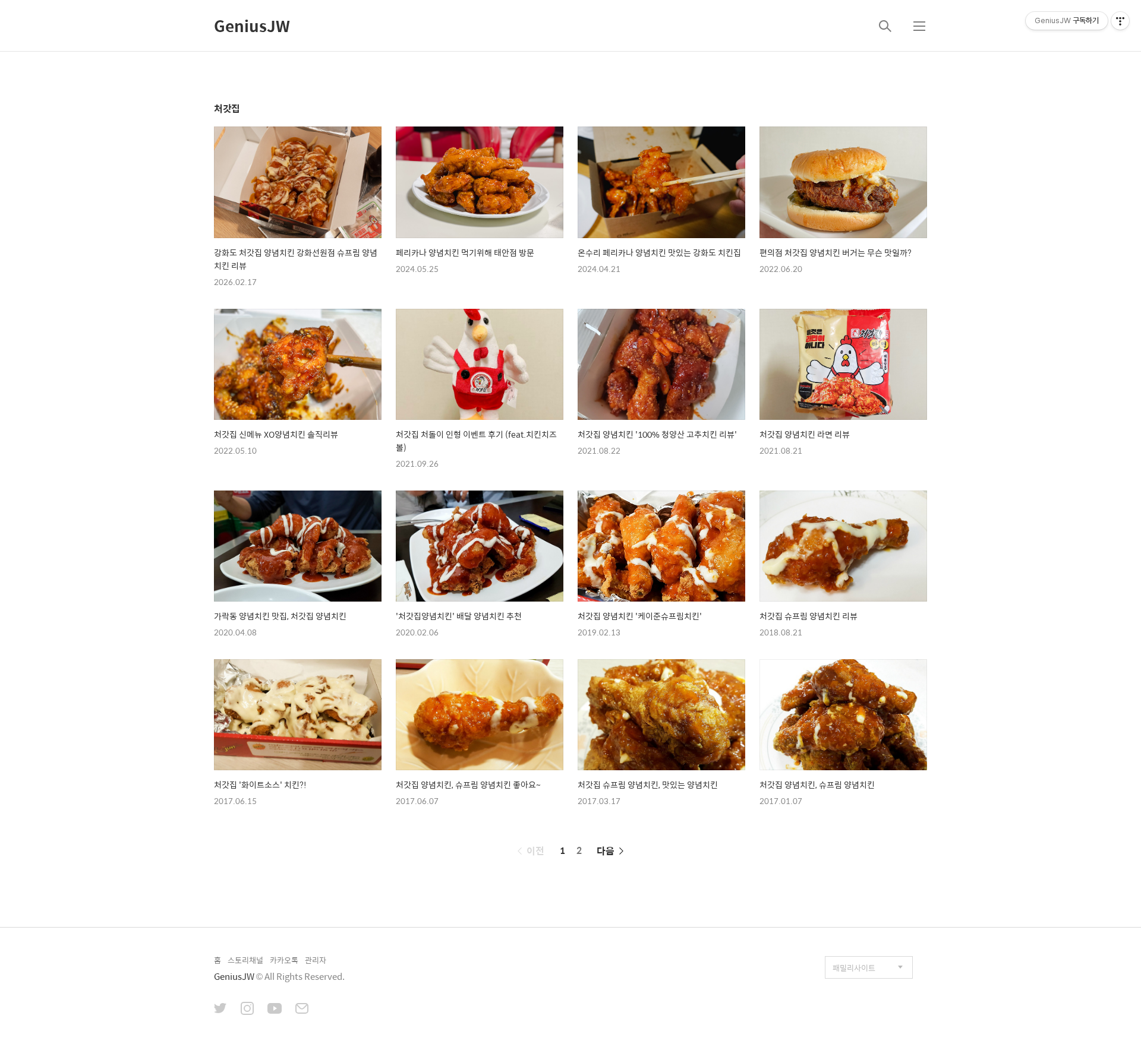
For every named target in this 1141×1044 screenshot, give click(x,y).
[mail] (301, 1009)
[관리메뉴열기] (1120, 21)
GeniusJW (252, 25)
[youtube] (274, 1009)
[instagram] (247, 1009)
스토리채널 (245, 960)
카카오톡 (284, 960)
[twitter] (220, 1009)
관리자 (315, 960)
